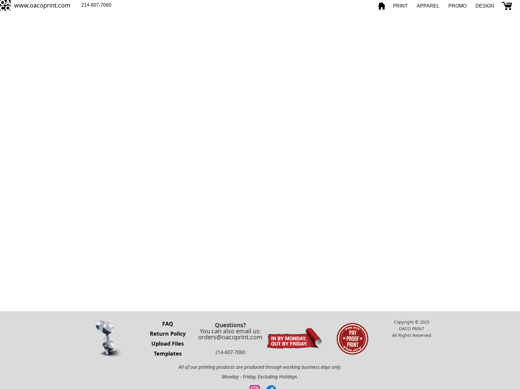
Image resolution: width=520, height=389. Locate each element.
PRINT (400, 5)
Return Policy (168, 333)
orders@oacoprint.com (230, 337)
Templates (168, 353)
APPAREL (428, 5)
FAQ (167, 323)
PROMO (457, 5)
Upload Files (167, 343)
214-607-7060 (96, 5)
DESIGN (484, 5)
